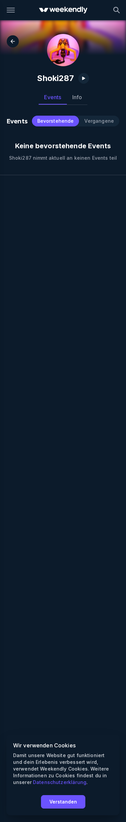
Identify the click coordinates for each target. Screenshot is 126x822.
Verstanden (63, 802)
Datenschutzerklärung (59, 782)
